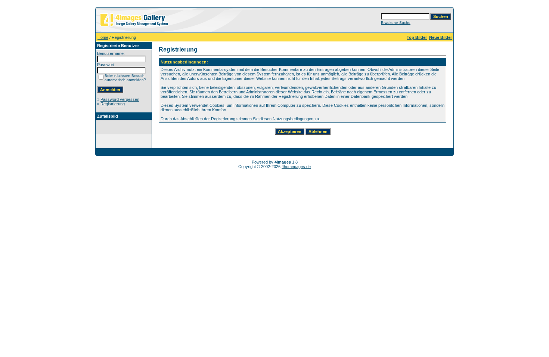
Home (102, 37)
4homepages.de (296, 166)
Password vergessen (119, 99)
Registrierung (112, 104)
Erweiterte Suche (395, 23)
